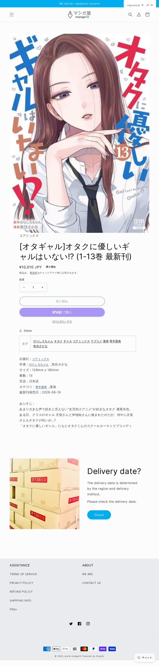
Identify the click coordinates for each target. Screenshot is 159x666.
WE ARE (87, 574)
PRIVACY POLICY (21, 582)
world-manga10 (73, 656)
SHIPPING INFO (20, 600)
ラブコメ (96, 341)
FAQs (13, 609)
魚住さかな (40, 346)
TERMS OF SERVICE (23, 574)
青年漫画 (115, 341)
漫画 (106, 341)
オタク (58, 341)
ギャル (67, 341)
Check (99, 515)
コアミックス (81, 341)
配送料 (33, 272)
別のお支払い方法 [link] (62, 321)
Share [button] (28, 330)
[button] (11, 14)
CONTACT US (91, 582)
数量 (22, 279)
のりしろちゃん (43, 341)
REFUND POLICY (21, 591)
